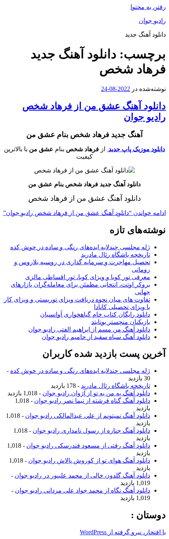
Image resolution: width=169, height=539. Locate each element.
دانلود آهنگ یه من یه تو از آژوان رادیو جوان (96, 393)
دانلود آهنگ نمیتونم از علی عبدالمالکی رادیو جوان (87, 415)
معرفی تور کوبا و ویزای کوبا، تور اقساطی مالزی (87, 277)
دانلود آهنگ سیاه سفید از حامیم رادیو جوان (96, 336)
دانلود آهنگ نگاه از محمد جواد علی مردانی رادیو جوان (82, 490)
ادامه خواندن (84, 212)
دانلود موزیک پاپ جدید (136, 149)
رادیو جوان (152, 20)
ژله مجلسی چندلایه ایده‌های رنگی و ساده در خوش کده (80, 247)
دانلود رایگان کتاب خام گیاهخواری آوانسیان (95, 314)
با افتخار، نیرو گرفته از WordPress (123, 532)
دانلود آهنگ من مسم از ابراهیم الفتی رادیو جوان (89, 329)
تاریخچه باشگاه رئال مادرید (115, 254)
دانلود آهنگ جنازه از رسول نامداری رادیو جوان (91, 430)
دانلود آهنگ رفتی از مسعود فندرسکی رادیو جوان (88, 445)
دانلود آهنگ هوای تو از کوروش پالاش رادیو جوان (89, 460)
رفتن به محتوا (148, 7)
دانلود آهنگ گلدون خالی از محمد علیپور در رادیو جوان (82, 475)
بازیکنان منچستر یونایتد (120, 322)
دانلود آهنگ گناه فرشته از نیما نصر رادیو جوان (92, 400)
